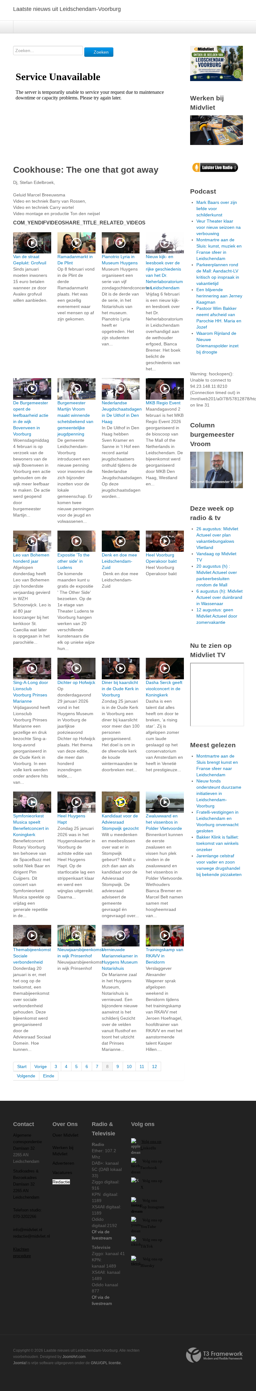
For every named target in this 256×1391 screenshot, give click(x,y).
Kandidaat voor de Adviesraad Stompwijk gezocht (120, 822)
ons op (156, 1220)
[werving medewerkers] (216, 129)
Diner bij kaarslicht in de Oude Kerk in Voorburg (120, 688)
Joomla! (20, 1363)
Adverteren (63, 1163)
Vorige (40, 1066)
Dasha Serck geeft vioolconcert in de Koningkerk (164, 688)
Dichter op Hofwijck (76, 682)
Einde (48, 1075)
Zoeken (100, 52)
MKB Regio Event (163, 402)
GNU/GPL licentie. (106, 1363)
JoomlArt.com (74, 1357)
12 (154, 1066)
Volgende (26, 1075)
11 (142, 1066)
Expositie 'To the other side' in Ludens (73, 561)
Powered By (214, 1355)
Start (22, 1066)
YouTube (148, 1226)
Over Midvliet (65, 1135)
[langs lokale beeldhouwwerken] (216, 62)
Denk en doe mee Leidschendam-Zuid (119, 561)
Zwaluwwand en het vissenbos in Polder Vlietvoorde (164, 822)
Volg (146, 1220)
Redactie (61, 1181)
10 (129, 1066)
